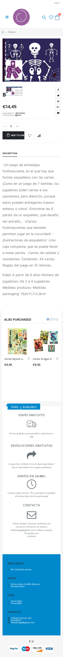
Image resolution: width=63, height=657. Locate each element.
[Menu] (7, 17)
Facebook (58, 89)
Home (3, 32)
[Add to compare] (39, 135)
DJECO (18, 115)
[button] (47, 319)
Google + (58, 107)
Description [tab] (10, 153)
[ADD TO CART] (25, 334)
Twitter (58, 95)
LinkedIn (58, 101)
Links (56, 3)
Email (58, 112)
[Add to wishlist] (30, 135)
